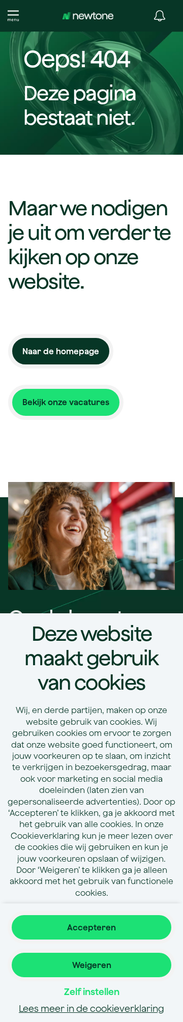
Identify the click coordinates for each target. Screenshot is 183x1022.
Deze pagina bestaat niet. (79, 105)
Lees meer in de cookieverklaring (91, 1008)
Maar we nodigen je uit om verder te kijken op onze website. (89, 244)
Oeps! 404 (76, 59)
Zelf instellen (91, 991)
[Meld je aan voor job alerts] (159, 15)
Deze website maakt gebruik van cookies (91, 657)
